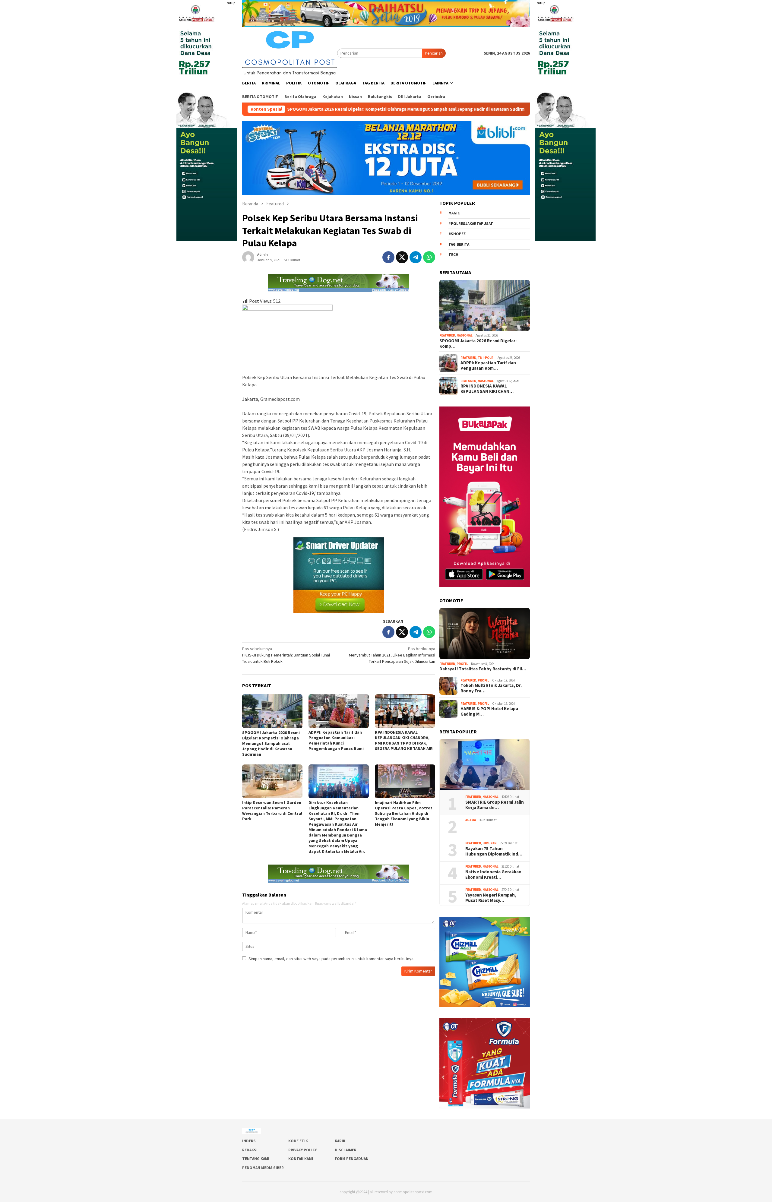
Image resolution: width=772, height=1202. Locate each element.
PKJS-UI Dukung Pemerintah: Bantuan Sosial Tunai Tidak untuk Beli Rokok (286, 655)
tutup (231, 3)
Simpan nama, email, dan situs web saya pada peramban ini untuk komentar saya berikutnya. (331, 958)
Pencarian (434, 53)
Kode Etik (298, 1140)
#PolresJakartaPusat (470, 223)
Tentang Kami (255, 1158)
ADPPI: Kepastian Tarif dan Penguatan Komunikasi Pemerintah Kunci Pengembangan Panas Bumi (336, 740)
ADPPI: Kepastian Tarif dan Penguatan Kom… (488, 365)
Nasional (465, 335)
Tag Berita (458, 244)
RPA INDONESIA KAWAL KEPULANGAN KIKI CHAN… (487, 388)
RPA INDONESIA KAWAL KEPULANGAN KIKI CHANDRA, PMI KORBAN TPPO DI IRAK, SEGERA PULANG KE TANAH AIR (404, 740)
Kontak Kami (300, 1158)
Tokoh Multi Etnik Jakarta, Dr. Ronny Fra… (491, 688)
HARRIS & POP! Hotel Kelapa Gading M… (489, 711)
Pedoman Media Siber (263, 1167)
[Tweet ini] (402, 257)
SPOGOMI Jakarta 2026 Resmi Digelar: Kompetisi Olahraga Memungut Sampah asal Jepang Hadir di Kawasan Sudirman (337, 109)
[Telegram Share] (416, 257)
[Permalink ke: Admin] (248, 256)
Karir (340, 1140)
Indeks (249, 1140)
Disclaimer (345, 1150)
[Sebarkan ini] (388, 257)
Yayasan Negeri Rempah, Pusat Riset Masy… (491, 897)
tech (453, 254)
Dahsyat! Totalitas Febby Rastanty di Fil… (482, 669)
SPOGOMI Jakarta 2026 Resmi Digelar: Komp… (478, 343)
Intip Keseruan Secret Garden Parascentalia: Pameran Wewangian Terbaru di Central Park (272, 810)
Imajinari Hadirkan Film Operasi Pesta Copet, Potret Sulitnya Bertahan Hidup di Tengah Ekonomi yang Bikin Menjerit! (403, 813)
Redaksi (250, 1150)
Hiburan (489, 843)
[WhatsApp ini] (429, 257)
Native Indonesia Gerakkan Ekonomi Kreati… (493, 874)
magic (454, 213)
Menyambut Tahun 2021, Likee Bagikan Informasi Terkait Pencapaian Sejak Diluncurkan (392, 655)
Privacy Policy (302, 1150)
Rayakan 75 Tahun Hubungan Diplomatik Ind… (493, 851)
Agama (470, 820)
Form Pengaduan (352, 1158)
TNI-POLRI (486, 358)
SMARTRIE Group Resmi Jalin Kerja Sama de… (494, 804)
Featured (447, 335)
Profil (462, 664)
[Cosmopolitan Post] (289, 52)
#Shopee (457, 233)
